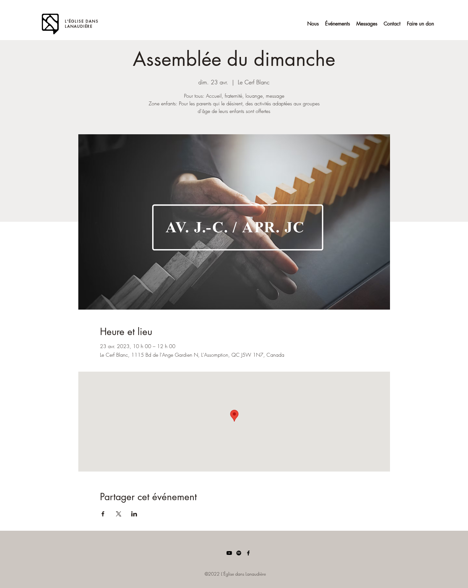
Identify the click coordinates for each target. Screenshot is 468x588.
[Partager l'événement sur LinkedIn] (134, 513)
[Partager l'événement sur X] (119, 513)
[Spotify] (239, 553)
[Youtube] (229, 553)
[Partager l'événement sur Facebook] (103, 513)
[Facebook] (248, 553)
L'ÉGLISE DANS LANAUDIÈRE (81, 23)
